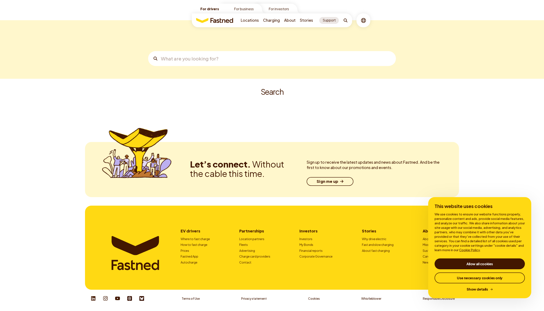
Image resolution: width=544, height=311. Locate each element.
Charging (271, 20)
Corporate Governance (316, 256)
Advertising (247, 250)
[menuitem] (250, 20)
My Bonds (306, 245)
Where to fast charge (195, 239)
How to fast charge (194, 245)
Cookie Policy (469, 250)
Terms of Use (191, 298)
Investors (308, 230)
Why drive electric (374, 239)
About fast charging (376, 250)
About (290, 20)
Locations (250, 20)
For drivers (209, 9)
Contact (245, 262)
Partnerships (251, 230)
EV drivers (190, 230)
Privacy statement (254, 298)
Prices (185, 250)
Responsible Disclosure (439, 298)
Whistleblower (371, 298)
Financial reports (311, 250)
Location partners (251, 239)
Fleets (243, 245)
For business (244, 9)
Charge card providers (254, 256)
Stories (306, 20)
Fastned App (189, 256)
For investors (279, 9)
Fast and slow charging (378, 245)
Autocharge (189, 262)
